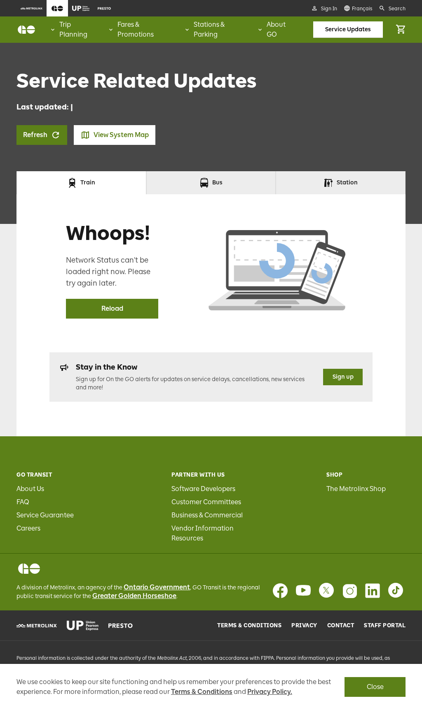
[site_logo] (26, 29)
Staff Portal (385, 625)
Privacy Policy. (269, 692)
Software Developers (203, 489)
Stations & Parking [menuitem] (209, 29)
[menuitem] (31, 8)
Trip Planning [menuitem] (73, 29)
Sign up (343, 376)
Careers (28, 528)
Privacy (304, 625)
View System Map (121, 135)
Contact (340, 625)
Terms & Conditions (249, 625)
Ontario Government (157, 587)
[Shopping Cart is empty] (401, 29)
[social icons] (29, 568)
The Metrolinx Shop (356, 489)
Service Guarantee (45, 515)
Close (375, 687)
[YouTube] (303, 590)
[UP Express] (82, 626)
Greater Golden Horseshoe (134, 596)
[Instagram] (349, 590)
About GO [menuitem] (276, 29)
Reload (112, 308)
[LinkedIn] (372, 590)
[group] (74, 29)
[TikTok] (396, 590)
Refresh (35, 135)
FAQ (22, 502)
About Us (30, 489)
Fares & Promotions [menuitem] (135, 29)
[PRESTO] (120, 626)
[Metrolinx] (36, 626)
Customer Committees (206, 502)
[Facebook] (280, 590)
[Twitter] (326, 590)
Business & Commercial (207, 515)
